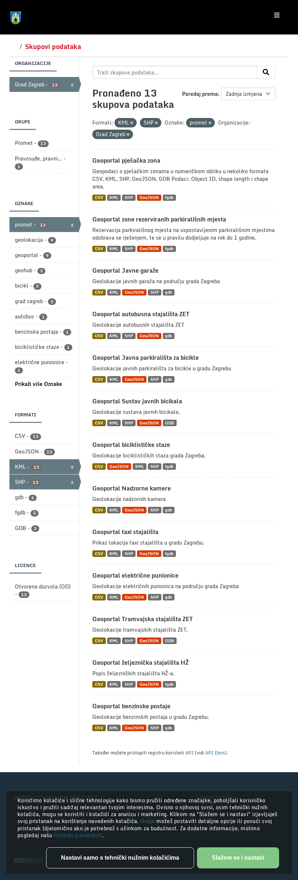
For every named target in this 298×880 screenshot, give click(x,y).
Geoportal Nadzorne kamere (131, 488)
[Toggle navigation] (276, 15)
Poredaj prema (200, 94)
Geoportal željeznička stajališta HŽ (140, 662)
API (189, 752)
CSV (99, 198)
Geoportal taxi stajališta (125, 532)
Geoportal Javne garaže (125, 270)
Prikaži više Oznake (38, 384)
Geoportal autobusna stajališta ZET (140, 314)
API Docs (215, 752)
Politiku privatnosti (78, 835)
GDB (169, 423)
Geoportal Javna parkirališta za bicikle (145, 357)
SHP (129, 198)
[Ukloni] (131, 123)
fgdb (169, 198)
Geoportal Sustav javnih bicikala (137, 401)
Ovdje (148, 821)
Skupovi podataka (53, 46)
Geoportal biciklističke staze (131, 444)
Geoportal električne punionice (135, 575)
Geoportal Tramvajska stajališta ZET (142, 619)
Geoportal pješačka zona (126, 160)
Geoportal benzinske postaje (131, 706)
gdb (168, 292)
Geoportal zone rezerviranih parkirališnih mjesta (159, 219)
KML (113, 198)
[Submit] (266, 72)
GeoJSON (149, 198)
